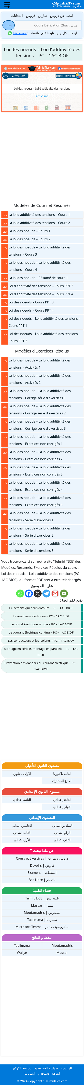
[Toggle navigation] (7, 5)
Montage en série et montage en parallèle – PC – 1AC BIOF (41, 652)
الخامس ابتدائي (22, 825)
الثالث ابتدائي (22, 832)
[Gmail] (55, 593)
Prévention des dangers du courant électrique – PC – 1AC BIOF (41, 666)
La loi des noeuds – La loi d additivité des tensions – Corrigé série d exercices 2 (40, 409)
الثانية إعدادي (22, 799)
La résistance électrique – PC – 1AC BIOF (41, 616)
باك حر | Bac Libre (42, 879)
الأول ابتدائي (22, 840)
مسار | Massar (42, 905)
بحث (9, 25)
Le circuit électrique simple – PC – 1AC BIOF (41, 624)
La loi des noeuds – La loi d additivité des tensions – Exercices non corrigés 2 (40, 455)
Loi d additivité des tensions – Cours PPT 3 (41, 286)
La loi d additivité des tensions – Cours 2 (39, 223)
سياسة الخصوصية (46, 1068)
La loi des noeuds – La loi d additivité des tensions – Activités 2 (40, 379)
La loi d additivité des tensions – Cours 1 (39, 214)
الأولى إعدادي (62, 807)
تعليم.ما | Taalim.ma (42, 919)
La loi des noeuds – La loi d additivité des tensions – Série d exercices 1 (40, 516)
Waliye (22, 952)
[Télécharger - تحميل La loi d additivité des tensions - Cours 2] (4, 222)
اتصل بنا (29, 1073)
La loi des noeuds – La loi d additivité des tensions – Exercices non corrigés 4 (40, 486)
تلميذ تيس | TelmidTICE (42, 898)
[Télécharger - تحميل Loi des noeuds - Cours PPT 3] (4, 302)
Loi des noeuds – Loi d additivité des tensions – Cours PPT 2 (44, 337)
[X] (38, 593)
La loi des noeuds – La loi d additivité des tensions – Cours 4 (40, 266)
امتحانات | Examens (42, 872)
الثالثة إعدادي (62, 799)
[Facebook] (29, 593)
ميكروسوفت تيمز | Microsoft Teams (42, 927)
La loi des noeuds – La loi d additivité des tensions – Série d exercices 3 (40, 547)
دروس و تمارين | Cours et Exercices (42, 858)
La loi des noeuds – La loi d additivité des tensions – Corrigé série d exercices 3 (40, 425)
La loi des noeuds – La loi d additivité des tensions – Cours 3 (40, 251)
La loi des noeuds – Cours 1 (29, 231)
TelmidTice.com (56, 1081)
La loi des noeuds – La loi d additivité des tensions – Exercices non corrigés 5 (40, 501)
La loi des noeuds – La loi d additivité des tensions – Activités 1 (40, 364)
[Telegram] (46, 593)
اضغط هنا (20, 33)
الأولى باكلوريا (22, 773)
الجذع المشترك (62, 781)
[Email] (64, 593)
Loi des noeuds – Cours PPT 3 (31, 302)
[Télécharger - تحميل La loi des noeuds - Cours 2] (4, 239)
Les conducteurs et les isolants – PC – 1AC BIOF (41, 640)
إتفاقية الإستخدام (49, 1073)
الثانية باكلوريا (62, 773)
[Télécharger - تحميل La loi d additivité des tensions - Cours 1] (4, 214)
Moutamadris (62, 945)
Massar (62, 952)
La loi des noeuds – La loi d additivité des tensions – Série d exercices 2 (40, 532)
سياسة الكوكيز (21, 1068)
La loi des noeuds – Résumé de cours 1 (38, 278)
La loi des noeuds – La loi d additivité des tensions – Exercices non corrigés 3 (40, 471)
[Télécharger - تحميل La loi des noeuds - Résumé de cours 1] (4, 277)
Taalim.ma (22, 945)
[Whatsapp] (20, 593)
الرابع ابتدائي (62, 832)
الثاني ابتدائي (62, 840)
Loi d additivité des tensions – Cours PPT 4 (41, 294)
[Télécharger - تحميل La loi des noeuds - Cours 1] (4, 231)
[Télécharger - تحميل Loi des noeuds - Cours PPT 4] (4, 310)
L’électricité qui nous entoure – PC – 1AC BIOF (41, 608)
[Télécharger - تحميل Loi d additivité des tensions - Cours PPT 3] (4, 286)
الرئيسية (66, 1068)
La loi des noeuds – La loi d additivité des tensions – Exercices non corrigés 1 (40, 440)
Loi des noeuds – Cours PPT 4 (31, 310)
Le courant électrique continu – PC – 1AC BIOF (41, 632)
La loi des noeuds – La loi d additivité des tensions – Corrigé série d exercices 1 (40, 394)
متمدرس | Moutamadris (42, 912)
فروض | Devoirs (42, 865)
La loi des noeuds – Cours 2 (29, 239)
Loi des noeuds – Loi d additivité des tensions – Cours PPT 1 (44, 322)
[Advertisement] (42, 157)
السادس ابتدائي (62, 825)
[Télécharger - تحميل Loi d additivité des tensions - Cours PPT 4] (4, 294)
